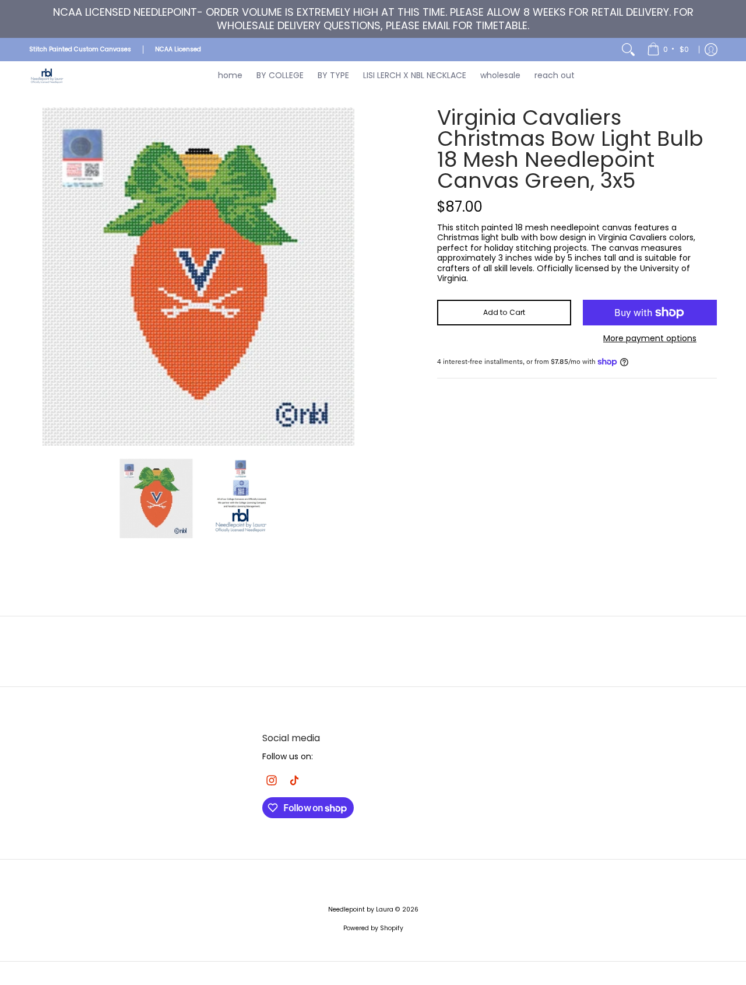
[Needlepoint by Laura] (46, 75)
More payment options (649, 339)
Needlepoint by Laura (360, 909)
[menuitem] (668, 49)
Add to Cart (504, 312)
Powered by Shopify (373, 928)
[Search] (628, 49)
